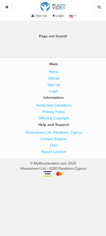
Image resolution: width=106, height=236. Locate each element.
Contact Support (53, 139)
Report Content (53, 152)
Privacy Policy (53, 112)
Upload (53, 78)
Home (54, 72)
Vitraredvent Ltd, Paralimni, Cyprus (53, 132)
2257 (54, 145)
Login (59, 16)
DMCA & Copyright (54, 118)
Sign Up (41, 16)
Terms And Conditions (54, 105)
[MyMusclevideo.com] (52, 6)
